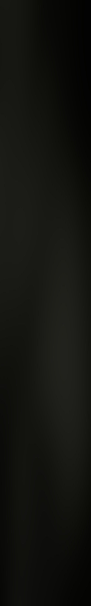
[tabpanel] (45, 498)
